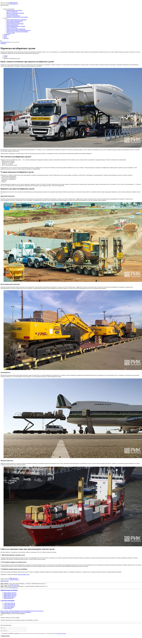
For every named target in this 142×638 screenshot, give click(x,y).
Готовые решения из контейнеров (15, 23)
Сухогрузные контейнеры (7, 600)
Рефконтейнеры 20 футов (10, 592)
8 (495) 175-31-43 (14, 585)
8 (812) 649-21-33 (13, 3)
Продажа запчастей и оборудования (10, 612)
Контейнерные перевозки (13, 22)
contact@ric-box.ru (14, 579)
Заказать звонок (5, 581)
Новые (13, 11)
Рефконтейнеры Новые (9, 596)
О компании (7, 34)
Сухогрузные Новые (9, 607)
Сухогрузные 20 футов (9, 603)
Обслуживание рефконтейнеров (15, 21)
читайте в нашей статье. (23, 574)
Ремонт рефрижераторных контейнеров (17, 19)
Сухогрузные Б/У (8, 608)
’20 (7, 11)
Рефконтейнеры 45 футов (10, 595)
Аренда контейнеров (12, 27)
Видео (5, 37)
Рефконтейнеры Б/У (9, 598)
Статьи (5, 35)
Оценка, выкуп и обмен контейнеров (16, 29)
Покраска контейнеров (12, 25)
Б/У (17, 11)
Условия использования (61, 633)
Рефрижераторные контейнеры (14, 10)
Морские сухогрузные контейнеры (15, 13)
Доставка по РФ (11, 33)
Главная (6, 55)
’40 (9, 11)
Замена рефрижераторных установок (16, 26)
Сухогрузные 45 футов (9, 605)
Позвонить (3, 43)
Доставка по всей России (37, 611)
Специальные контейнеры (13, 15)
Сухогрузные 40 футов (9, 604)
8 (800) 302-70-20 (13, 2)
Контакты (6, 38)
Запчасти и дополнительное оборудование (17, 17)
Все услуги (22, 612)
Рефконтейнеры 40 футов (10, 594)
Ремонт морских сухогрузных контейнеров (17, 31)
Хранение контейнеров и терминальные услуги (19, 30)
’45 (11, 11)
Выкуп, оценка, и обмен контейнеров (10, 611)
